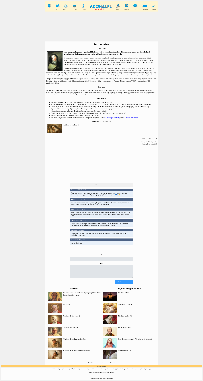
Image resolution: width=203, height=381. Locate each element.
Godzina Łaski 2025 (125, 351)
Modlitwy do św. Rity (125, 316)
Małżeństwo (83, 369)
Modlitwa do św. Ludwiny (71, 125)
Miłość (71, 369)
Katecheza (109, 369)
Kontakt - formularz (104, 372)
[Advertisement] (101, 26)
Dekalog (129, 369)
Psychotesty (147, 369)
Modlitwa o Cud (123, 293)
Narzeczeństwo (96, 369)
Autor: (101, 255)
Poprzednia (90, 362)
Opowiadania (66, 369)
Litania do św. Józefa (125, 327)
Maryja (114, 369)
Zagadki (60, 369)
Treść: (101, 263)
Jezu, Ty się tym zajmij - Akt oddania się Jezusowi (135, 339)
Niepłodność (89, 369)
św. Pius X (66, 304)
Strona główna (101, 366)
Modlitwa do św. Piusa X (71, 316)
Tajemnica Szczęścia (125, 304)
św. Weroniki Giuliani (130, 118)
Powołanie (76, 369)
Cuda (142, 369)
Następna (112, 362)
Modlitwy (55, 369)
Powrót (101, 362)
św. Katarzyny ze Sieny (112, 118)
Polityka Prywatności (94, 372)
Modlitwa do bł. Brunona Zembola (74, 339)
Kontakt (112, 372)
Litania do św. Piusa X (70, 327)
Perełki (138, 369)
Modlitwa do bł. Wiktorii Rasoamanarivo (76, 351)
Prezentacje (103, 369)
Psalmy (134, 369)
